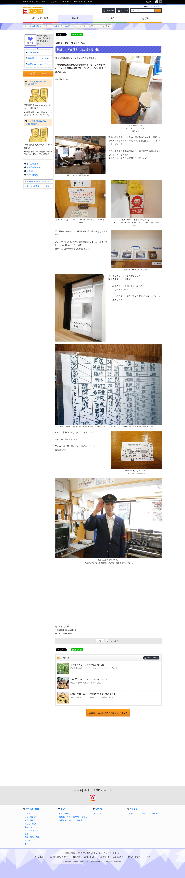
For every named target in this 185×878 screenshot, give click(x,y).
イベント (97, 813)
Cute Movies (64, 813)
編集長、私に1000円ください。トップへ (108, 712)
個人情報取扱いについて (37, 167)
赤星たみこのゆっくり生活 (70, 820)
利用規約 (30, 171)
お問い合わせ (32, 175)
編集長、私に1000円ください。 (66, 26)
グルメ (27, 813)
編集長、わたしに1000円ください (73, 817)
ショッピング (30, 817)
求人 (26, 844)
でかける (109, 18)
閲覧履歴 (110, 11)
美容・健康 (29, 820)
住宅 (26, 834)
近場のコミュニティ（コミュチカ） (144, 813)
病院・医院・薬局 (32, 837)
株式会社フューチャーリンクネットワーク (103, 853)
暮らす (75, 18)
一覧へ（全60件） (153, 657)
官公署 (27, 841)
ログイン (124, 11)
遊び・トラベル (31, 830)
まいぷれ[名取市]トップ (34, 26)
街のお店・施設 (40, 18)
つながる (144, 18)
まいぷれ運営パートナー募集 (38, 186)
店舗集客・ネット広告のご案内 (39, 181)
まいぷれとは (32, 164)
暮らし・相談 (30, 824)
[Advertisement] (108, 751)
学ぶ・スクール (31, 827)
